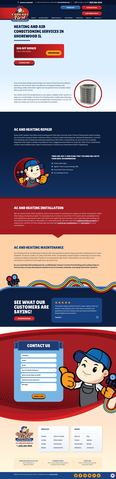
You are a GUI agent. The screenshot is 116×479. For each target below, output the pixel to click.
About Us (88, 17)
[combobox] (39, 370)
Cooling (43, 440)
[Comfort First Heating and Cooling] (20, 14)
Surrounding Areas (64, 2)
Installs (43, 444)
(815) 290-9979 (95, 2)
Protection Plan (58, 447)
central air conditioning (67, 223)
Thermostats (58, 444)
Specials (89, 440)
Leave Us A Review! (26, 2)
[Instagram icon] (85, 475)
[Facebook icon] (80, 475)
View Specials (53, 53)
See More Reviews (24, 318)
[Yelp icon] (99, 475)
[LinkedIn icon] (89, 475)
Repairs (43, 447)
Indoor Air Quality (56, 17)
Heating (33, 17)
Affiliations (77, 447)
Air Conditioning (43, 17)
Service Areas (78, 444)
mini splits (85, 223)
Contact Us (97, 17)
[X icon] (94, 475)
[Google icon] (76, 475)
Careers (76, 440)
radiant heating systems (87, 221)
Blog (88, 436)
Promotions (79, 17)
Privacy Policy (53, 474)
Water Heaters (69, 17)
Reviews (89, 444)
